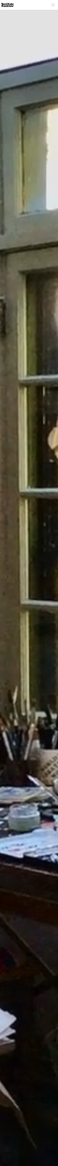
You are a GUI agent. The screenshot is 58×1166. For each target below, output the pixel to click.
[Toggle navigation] (53, 5)
